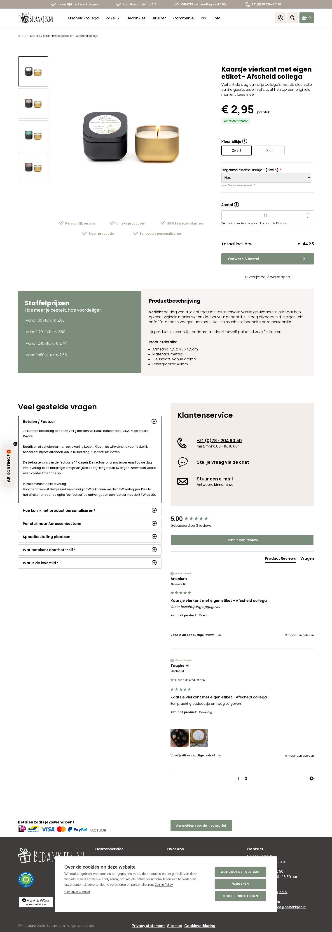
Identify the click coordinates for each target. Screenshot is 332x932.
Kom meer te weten (77, 891)
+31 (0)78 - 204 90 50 (219, 440)
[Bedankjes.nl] (36, 18)
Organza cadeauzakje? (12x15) (249, 170)
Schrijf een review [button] (242, 540)
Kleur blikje (231, 141)
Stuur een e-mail (215, 479)
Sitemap (174, 925)
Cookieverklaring (199, 925)
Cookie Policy (164, 884)
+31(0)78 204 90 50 (266, 4)
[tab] (280, 559)
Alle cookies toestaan (240, 872)
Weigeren (240, 884)
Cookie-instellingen (240, 896)
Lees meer (246, 94)
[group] (242, 519)
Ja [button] (219, 635)
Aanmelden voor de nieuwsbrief (201, 825)
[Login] (280, 17)
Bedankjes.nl (56, 925)
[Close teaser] (15, 444)
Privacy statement (148, 925)
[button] (180, 738)
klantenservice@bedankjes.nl (281, 906)
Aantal (230, 203)
